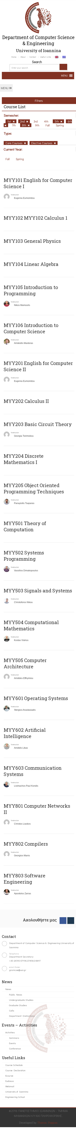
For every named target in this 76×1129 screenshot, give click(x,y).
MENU (5, 88)
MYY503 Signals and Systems (38, 590)
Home (13, 56)
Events (12, 1043)
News (8, 989)
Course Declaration (15, 1070)
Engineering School (15, 1096)
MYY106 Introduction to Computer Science (31, 328)
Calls (11, 1010)
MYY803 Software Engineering (24, 878)
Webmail (9, 1086)
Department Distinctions (21, 1015)
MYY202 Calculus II (26, 401)
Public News (15, 994)
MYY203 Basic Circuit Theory (38, 424)
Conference (15, 1048)
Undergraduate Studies (21, 999)
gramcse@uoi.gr (17, 969)
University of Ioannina (16, 1091)
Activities (10, 1032)
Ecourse (9, 1075)
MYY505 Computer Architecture (25, 663)
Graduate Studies (18, 1005)
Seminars (14, 1037)
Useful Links (45, 56)
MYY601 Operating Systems (36, 698)
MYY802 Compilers (26, 844)
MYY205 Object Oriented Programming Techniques (34, 488)
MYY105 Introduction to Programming (31, 290)
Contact (33, 56)
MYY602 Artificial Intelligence (25, 733)
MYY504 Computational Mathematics (31, 625)
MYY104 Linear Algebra (31, 264)
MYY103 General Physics (32, 241)
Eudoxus (9, 1080)
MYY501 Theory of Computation (25, 526)
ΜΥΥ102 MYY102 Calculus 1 (35, 218)
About (22, 56)
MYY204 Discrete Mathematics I (24, 459)
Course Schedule (14, 1064)
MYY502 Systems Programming (24, 555)
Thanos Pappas (47, 1122)
